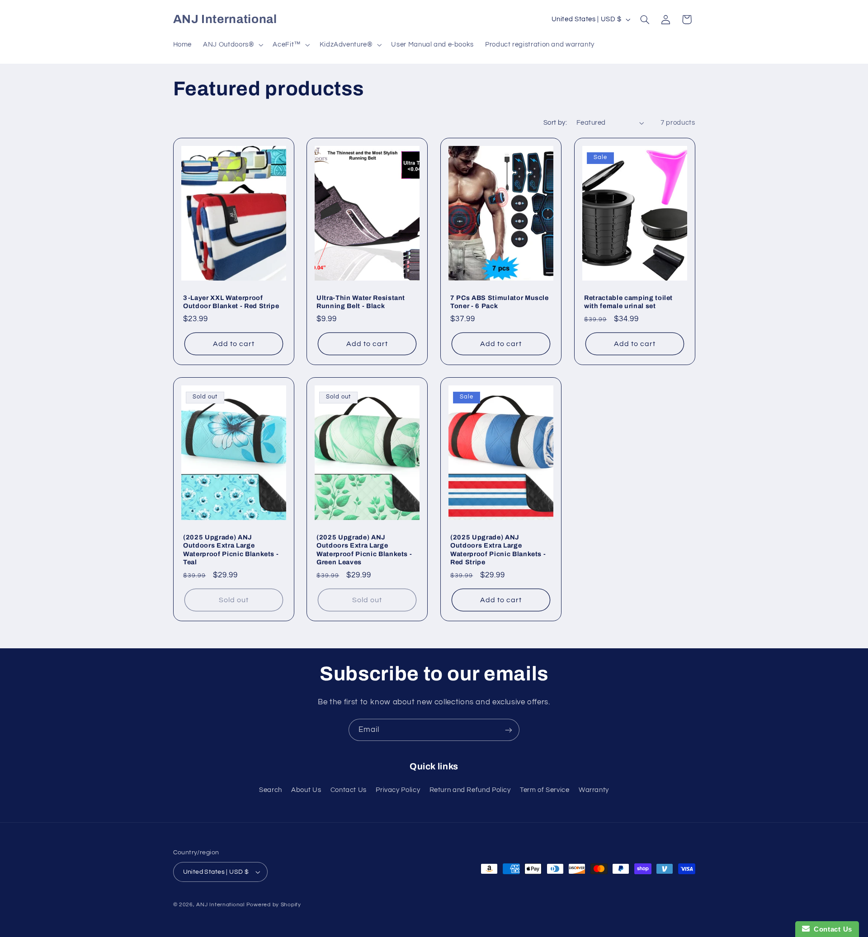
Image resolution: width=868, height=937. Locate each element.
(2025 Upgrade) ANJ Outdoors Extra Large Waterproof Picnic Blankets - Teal (230, 550)
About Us (306, 790)
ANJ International (220, 904)
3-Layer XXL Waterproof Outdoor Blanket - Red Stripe (231, 301)
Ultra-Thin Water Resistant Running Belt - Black (360, 301)
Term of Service (544, 790)
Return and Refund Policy (470, 790)
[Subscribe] (508, 730)
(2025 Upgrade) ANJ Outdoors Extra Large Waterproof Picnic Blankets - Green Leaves (364, 550)
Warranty (594, 790)
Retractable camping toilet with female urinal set (628, 301)
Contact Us (348, 790)
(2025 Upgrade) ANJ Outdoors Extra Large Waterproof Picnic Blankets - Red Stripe (498, 550)
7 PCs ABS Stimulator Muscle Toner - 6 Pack (499, 301)
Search (270, 790)
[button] (232, 45)
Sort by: (555, 122)
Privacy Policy (398, 790)
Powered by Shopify (273, 904)
